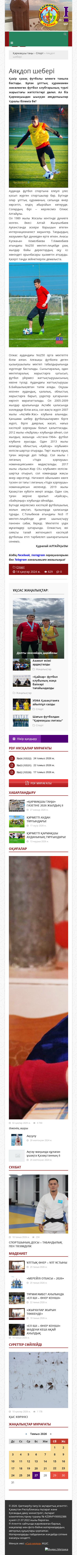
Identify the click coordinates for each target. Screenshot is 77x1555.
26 (28, 1475)
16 (63, 1461)
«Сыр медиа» (33, 1543)
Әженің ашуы (18, 1128)
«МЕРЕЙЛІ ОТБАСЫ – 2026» (45, 1278)
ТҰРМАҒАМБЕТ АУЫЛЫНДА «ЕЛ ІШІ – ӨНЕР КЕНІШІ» (45, 1296)
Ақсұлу (31, 1136)
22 (54, 1468)
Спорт (20, 567)
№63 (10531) (24, 765)
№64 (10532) (24, 758)
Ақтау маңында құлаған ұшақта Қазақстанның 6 (43, 1153)
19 (28, 1468)
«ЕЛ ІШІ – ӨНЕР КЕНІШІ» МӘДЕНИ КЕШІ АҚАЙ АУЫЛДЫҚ (43, 1329)
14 (45, 1461)
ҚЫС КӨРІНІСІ (18, 1417)
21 (45, 1468)
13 (36, 1461)
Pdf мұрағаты (41, 783)
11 (20, 1461)
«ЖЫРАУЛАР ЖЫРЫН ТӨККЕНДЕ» (41, 1312)
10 (12, 1461)
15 (54, 1461)
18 (20, 1468)
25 (20, 1475)
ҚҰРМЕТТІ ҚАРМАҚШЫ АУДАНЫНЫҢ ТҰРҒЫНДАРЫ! (46, 835)
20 (36, 1468)
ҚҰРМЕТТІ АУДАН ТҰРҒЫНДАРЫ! (38, 819)
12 (28, 1461)
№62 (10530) (24, 772)
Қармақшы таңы (53, 17)
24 (12, 1475)
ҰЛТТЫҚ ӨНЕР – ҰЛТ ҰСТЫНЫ (47, 1262)
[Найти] (65, 34)
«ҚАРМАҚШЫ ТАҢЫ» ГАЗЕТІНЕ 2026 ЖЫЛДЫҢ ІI (45, 803)
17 (12, 1468)
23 (63, 1468)
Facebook (24, 555)
